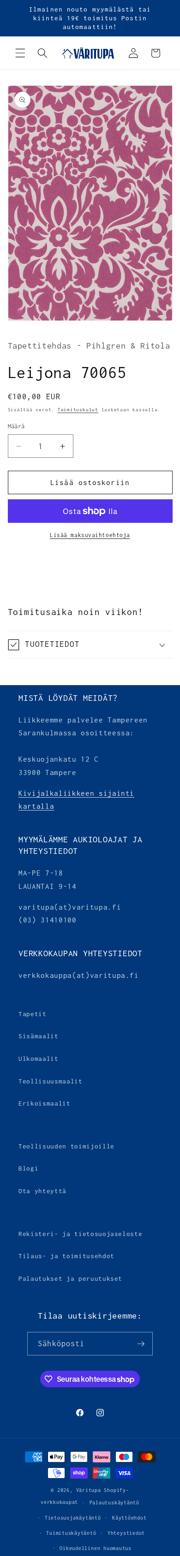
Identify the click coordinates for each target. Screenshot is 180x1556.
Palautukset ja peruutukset (70, 1278)
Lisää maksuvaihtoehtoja (90, 535)
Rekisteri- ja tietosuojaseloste (80, 1233)
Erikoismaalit (44, 1103)
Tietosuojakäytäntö (73, 1518)
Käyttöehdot (129, 1518)
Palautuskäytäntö (114, 1502)
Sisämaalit (38, 1036)
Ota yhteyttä (42, 1191)
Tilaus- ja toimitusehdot (66, 1256)
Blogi (28, 1168)
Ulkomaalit (38, 1058)
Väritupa (88, 1490)
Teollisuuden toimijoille (66, 1146)
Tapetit (32, 1014)
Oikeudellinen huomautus (96, 1548)
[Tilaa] (141, 1344)
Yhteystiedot (126, 1533)
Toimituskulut (78, 409)
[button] (20, 53)
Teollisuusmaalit (50, 1081)
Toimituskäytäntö (71, 1533)
